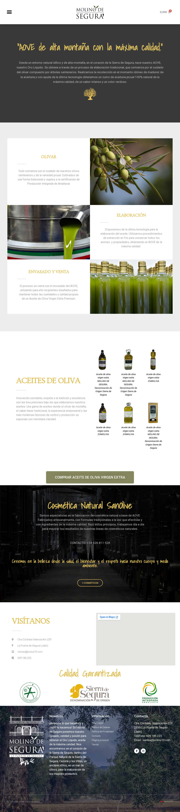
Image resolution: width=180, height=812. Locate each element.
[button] (9, 12)
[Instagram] (143, 750)
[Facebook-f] (136, 750)
